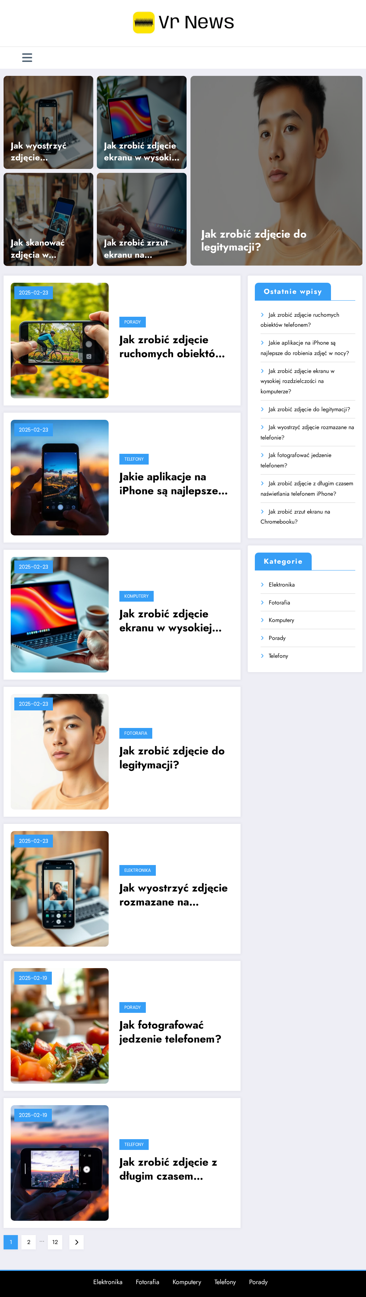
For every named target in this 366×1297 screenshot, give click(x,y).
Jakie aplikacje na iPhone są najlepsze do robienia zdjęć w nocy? (168, 483)
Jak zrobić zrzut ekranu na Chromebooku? (136, 249)
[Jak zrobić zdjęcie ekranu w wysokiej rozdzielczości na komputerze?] (142, 121)
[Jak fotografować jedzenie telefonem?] (60, 1025)
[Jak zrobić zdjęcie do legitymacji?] (277, 171)
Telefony (134, 459)
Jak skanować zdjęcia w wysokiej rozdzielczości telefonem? (39, 249)
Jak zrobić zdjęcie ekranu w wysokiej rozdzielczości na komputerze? (141, 152)
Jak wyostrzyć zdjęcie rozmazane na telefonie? (39, 152)
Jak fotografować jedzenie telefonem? (170, 1032)
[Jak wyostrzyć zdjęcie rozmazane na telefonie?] (48, 121)
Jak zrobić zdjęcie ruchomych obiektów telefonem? (171, 346)
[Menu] (27, 58)
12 (55, 1242)
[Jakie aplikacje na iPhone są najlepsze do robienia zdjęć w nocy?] (60, 477)
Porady (132, 322)
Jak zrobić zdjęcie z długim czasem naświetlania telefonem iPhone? (176, 1169)
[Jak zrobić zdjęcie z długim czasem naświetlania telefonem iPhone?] (60, 1162)
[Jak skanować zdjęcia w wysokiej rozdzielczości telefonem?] (48, 218)
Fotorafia (135, 733)
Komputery (136, 596)
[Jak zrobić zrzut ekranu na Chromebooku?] (142, 218)
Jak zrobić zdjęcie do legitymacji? (254, 240)
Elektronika (137, 870)
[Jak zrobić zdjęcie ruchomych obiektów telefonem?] (60, 340)
